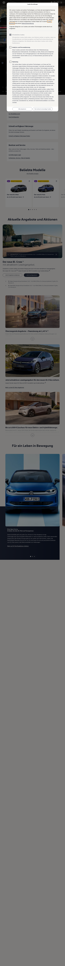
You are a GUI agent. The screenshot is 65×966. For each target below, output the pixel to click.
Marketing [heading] (15, 62)
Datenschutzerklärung (28, 23)
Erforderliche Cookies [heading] (18, 35)
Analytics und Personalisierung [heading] (21, 47)
